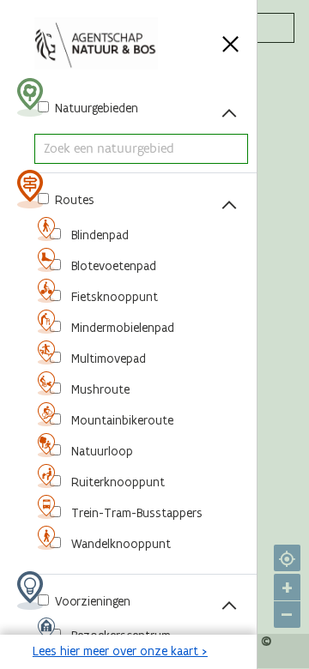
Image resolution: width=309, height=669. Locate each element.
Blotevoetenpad (112, 266)
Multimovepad (107, 358)
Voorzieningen (91, 601)
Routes (73, 200)
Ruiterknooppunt (116, 482)
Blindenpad (98, 235)
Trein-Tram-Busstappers (135, 513)
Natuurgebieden (95, 108)
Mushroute (99, 389)
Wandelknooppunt (119, 543)
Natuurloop (100, 451)
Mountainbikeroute (120, 420)
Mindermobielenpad (121, 327)
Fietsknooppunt (113, 296)
